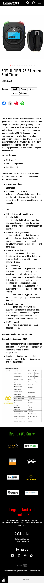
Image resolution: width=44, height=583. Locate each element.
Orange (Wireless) (20, 93)
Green (23, 89)
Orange (33, 89)
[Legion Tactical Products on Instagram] (19, 557)
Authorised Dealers (22, 539)
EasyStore (22, 525)
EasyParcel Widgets (22, 542)
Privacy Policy (23, 571)
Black (15, 89)
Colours (5, 89)
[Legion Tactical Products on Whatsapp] (31, 557)
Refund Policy (35, 571)
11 (34, 65)
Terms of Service (10, 571)
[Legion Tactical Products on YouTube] (25, 557)
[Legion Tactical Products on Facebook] (12, 557)
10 (32, 65)
